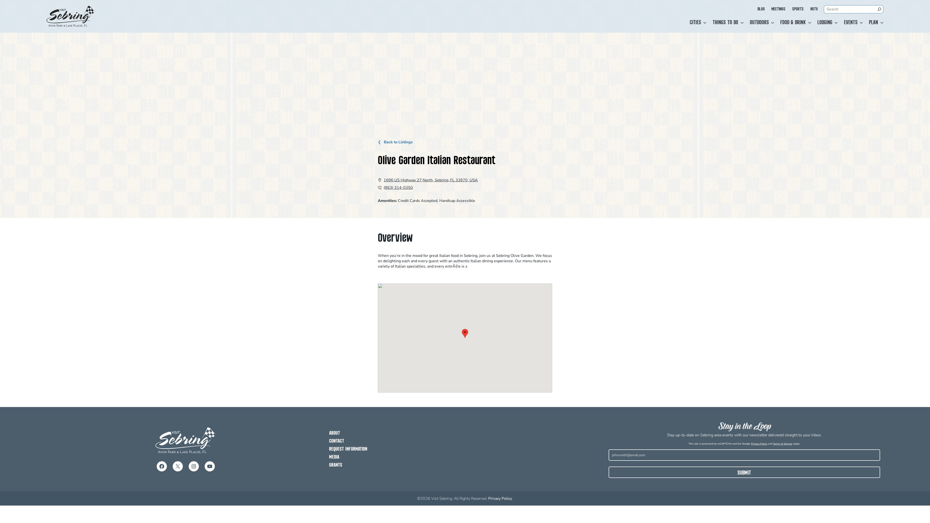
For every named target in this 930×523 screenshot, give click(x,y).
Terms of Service (782, 444)
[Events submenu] (861, 22)
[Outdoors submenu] (772, 22)
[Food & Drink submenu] (809, 22)
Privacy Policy (759, 444)
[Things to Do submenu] (742, 22)
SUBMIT (744, 473)
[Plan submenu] (882, 22)
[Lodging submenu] (836, 22)
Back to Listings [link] (398, 142)
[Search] (879, 9)
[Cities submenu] (704, 22)
